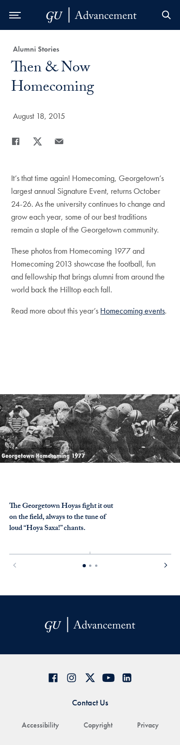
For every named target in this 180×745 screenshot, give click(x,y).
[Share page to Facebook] (15, 141)
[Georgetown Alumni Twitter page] (90, 677)
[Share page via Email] (59, 141)
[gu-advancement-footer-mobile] (91, 15)
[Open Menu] (15, 15)
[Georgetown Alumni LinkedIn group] (127, 677)
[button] (15, 565)
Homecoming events (132, 310)
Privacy (148, 725)
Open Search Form (166, 15)
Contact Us (90, 702)
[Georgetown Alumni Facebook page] (53, 677)
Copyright (98, 725)
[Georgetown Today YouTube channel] (108, 677)
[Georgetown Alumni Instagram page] (71, 677)
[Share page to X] (37, 141)
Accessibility (40, 725)
